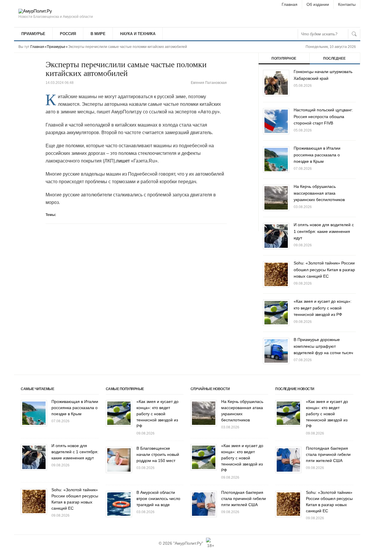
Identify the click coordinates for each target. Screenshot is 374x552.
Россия (68, 34)
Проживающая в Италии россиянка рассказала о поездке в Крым (317, 155)
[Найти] (354, 34)
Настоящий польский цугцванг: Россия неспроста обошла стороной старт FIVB (323, 116)
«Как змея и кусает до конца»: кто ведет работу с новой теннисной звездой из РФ (323, 308)
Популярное (283, 58)
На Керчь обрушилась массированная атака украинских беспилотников (319, 193)
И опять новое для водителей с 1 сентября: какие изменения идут (324, 231)
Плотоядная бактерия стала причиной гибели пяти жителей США (243, 498)
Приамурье (33, 34)
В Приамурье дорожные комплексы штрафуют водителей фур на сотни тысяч (323, 346)
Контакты (347, 4)
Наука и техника (137, 34)
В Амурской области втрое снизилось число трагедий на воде (158, 498)
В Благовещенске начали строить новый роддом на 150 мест (157, 454)
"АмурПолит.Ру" (188, 543)
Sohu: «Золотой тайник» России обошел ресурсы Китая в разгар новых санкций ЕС (324, 269)
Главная (289, 4)
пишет (123, 160)
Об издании (318, 4)
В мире (98, 34)
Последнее (334, 58)
